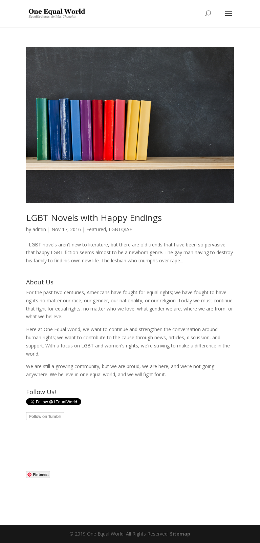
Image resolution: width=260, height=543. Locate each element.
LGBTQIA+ (120, 229)
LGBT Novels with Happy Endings (94, 218)
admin (39, 229)
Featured (96, 229)
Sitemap (180, 533)
